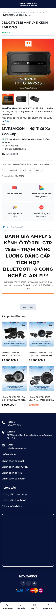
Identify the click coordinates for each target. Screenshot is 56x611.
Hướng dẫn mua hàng (14, 494)
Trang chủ (6, 12)
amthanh (13, 170)
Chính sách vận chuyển (15, 466)
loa (30, 170)
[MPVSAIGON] (28, 4)
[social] (23, 583)
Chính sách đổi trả (12, 472)
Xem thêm (28, 307)
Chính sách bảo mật (13, 461)
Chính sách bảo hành (13, 478)
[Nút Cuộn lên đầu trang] (51, 598)
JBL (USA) (41, 12)
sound (38, 170)
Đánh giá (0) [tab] (17, 227)
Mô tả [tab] (5, 227)
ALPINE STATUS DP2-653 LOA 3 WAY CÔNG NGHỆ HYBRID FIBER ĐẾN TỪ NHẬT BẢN (40, 354)
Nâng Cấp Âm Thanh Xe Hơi (23, 12)
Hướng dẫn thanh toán (15, 500)
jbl (23, 170)
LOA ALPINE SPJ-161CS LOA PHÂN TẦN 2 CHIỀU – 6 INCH (41, 398)
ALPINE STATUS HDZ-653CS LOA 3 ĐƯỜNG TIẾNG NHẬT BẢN (12, 354)
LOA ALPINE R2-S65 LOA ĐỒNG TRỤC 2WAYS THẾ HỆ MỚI (13, 398)
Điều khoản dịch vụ (12, 506)
